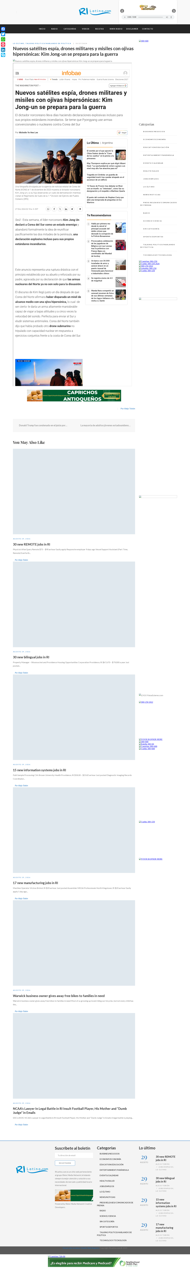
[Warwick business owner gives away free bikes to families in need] (74, 943)
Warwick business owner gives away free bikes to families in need (59, 996)
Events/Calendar (153, 163)
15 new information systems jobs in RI (39, 770)
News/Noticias (151, 195)
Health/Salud (151, 171)
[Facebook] (19, 12)
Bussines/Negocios (154, 131)
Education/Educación (156, 147)
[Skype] (3, 54)
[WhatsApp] (3, 39)
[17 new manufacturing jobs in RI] (74, 830)
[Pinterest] (3, 44)
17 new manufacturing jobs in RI (35, 883)
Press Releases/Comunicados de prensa (158, 204)
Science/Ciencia (152, 221)
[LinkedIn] (3, 49)
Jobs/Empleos (151, 179)
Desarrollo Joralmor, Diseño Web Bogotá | (81, 1248)
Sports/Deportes (153, 237)
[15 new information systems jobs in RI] (74, 717)
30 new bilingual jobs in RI (31, 657)
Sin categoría (151, 229)
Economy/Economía (154, 139)
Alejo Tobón (163, 1164)
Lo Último (18, 43)
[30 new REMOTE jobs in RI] (74, 491)
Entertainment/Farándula (158, 155)
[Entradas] (74, 425)
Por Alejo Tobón (128, 408)
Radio (146, 213)
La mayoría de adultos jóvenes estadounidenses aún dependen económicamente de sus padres (106, 425)
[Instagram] (28, 12)
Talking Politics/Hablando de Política (48, 43)
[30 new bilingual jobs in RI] (74, 604)
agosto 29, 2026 (21, 539)
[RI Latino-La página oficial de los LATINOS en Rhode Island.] (95, 12)
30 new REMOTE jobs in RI (31, 544)
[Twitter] (24, 12)
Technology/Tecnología (157, 255)
